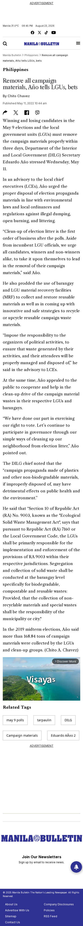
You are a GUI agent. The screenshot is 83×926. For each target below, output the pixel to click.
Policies (49, 910)
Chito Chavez (19, 96)
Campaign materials (22, 735)
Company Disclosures (59, 904)
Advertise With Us (17, 910)
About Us (11, 904)
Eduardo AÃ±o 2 (63, 735)
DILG (68, 720)
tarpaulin (44, 720)
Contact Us (12, 922)
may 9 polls (15, 720)
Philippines (15, 69)
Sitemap (10, 916)
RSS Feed (50, 916)
